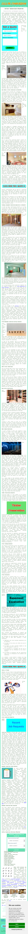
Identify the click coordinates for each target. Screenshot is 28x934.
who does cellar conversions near (18, 753)
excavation (22, 626)
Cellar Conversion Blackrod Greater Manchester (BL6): (14, 13)
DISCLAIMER (25, 6)
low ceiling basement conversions (14, 786)
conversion (20, 126)
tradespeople (16, 874)
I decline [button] (17, 926)
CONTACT (21, 6)
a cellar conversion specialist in (16, 733)
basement (24, 120)
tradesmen (15, 887)
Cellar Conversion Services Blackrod (11, 832)
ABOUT (18, 6)
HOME (13, 6)
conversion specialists (15, 312)
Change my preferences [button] (16, 929)
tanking (6, 563)
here (25, 826)
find (5, 807)
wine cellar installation (14, 413)
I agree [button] (16, 924)
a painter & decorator (19, 883)
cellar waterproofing (12, 884)
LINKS (15, 6)
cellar (8, 15)
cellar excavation (13, 607)
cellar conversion (17, 315)
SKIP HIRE (15, 886)
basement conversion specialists (14, 739)
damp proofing (10, 882)
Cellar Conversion (5, 920)
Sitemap (2, 919)
